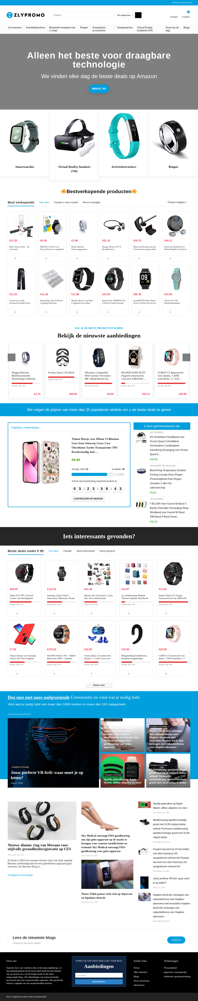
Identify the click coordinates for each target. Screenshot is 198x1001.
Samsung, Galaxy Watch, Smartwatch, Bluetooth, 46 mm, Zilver (61, 598)
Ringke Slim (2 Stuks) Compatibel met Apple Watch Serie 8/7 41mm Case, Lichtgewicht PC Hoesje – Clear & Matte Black (170, 380)
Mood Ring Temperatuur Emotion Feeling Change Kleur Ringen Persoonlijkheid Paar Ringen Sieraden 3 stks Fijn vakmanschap (168, 479)
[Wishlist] (173, 14)
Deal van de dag (172, 29)
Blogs (186, 27)
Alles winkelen (140, 972)
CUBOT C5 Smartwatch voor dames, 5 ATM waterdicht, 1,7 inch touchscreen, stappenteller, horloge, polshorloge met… (134, 380)
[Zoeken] (138, 15)
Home (137, 968)
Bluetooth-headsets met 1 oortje (62, 29)
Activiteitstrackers (35, 27)
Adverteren (139, 985)
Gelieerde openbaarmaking (177, 976)
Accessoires (15, 27)
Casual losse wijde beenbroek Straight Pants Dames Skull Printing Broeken (19, 304)
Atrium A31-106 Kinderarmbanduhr (172, 301)
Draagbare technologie (163, 466)
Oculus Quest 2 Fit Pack (25, 372)
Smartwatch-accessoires (99, 29)
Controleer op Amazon (88, 494)
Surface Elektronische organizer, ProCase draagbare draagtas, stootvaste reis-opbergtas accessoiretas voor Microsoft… (96, 443)
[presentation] (11, 357)
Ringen (84, 27)
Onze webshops (141, 981)
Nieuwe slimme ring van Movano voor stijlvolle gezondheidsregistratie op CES (39, 847)
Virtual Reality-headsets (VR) (145, 29)
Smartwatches (125, 27)
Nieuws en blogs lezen (182, 3)
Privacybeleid (170, 968)
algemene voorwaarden (175, 972)
